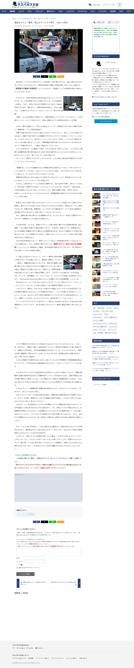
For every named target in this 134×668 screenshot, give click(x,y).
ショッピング (70, 11)
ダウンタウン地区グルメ (100, 326)
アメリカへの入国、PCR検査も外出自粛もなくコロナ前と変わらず (111, 279)
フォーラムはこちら (106, 121)
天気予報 (100, 333)
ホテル (30, 11)
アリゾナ (108, 308)
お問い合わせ (83, 658)
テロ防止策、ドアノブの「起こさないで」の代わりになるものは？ (111, 230)
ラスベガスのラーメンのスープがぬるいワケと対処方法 (111, 271)
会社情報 (30, 658)
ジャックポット (97, 317)
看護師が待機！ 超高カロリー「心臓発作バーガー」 (111, 216)
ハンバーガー (113, 326)
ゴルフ (121, 11)
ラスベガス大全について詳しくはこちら (105, 97)
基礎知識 (12, 11)
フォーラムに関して (71, 658)
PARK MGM (101, 308)
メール (19, 561)
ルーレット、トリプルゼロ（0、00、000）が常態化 (110, 285)
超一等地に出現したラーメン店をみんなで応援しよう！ (33, 583)
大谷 (94, 333)
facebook (31, 648)
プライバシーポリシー (57, 658)
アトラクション (82, 11)
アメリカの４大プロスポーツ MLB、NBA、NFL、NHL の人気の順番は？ (111, 195)
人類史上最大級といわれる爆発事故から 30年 (111, 264)
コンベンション (97, 314)
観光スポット (51, 11)
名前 (18, 558)
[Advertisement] (48, 326)
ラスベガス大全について (19, 658)
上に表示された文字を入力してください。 (28, 567)
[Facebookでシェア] (36, 76)
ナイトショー (39, 11)
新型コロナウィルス (111, 333)
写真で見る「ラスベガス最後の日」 (111, 209)
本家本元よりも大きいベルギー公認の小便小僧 (63, 583)
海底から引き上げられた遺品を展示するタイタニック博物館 (111, 202)
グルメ (61, 11)
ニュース (21, 11)
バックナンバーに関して (42, 658)
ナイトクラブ (102, 11)
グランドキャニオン (107, 311)
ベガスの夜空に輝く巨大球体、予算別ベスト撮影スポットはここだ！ (111, 251)
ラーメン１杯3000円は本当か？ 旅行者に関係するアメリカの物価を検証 (111, 258)
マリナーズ (102, 329)
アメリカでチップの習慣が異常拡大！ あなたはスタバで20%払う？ (111, 237)
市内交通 (112, 11)
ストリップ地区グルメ (110, 317)
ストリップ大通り (98, 320)
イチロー (116, 308)
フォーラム (96, 5)
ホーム (4, 11)
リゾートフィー (112, 329)
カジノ (93, 11)
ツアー (129, 11)
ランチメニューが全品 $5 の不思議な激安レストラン (111, 222)
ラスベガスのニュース (39, 26)
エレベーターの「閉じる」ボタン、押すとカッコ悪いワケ (111, 243)
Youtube (40, 648)
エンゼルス (96, 311)
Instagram (22, 648)
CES (94, 308)
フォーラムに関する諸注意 (101, 116)
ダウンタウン (113, 323)
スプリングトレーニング (100, 323)
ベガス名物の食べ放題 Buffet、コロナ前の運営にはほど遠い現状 (111, 293)
